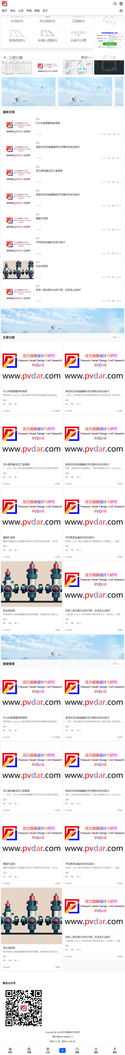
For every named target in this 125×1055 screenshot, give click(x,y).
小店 (20, 10)
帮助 (37, 10)
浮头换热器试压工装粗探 (49, 170)
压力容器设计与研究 (71, 1032)
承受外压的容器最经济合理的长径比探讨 (58, 146)
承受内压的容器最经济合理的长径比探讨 (58, 194)
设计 (38, 119)
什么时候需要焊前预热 (48, 123)
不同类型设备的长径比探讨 (50, 242)
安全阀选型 (42, 266)
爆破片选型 (42, 218)
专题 (29, 10)
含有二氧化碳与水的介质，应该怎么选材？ (59, 289)
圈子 (4, 10)
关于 (45, 10)
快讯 (12, 10)
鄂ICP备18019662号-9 (62, 1037)
